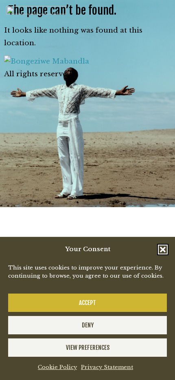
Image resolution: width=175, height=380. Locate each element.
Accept (87, 303)
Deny (88, 325)
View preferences (87, 347)
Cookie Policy (57, 367)
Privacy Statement (107, 367)
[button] (163, 249)
